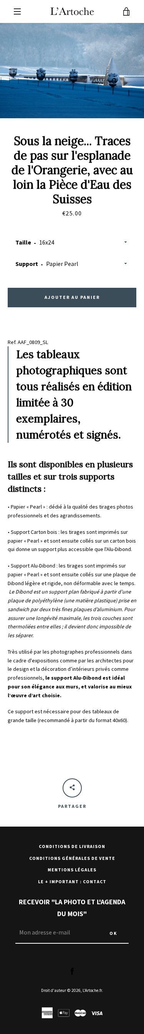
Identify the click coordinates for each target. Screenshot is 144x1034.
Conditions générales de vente (72, 858)
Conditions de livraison (72, 846)
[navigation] (17, 11)
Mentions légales (72, 870)
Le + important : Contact (72, 881)
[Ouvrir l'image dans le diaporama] (72, 70)
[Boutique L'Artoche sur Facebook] (72, 970)
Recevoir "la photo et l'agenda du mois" (72, 907)
